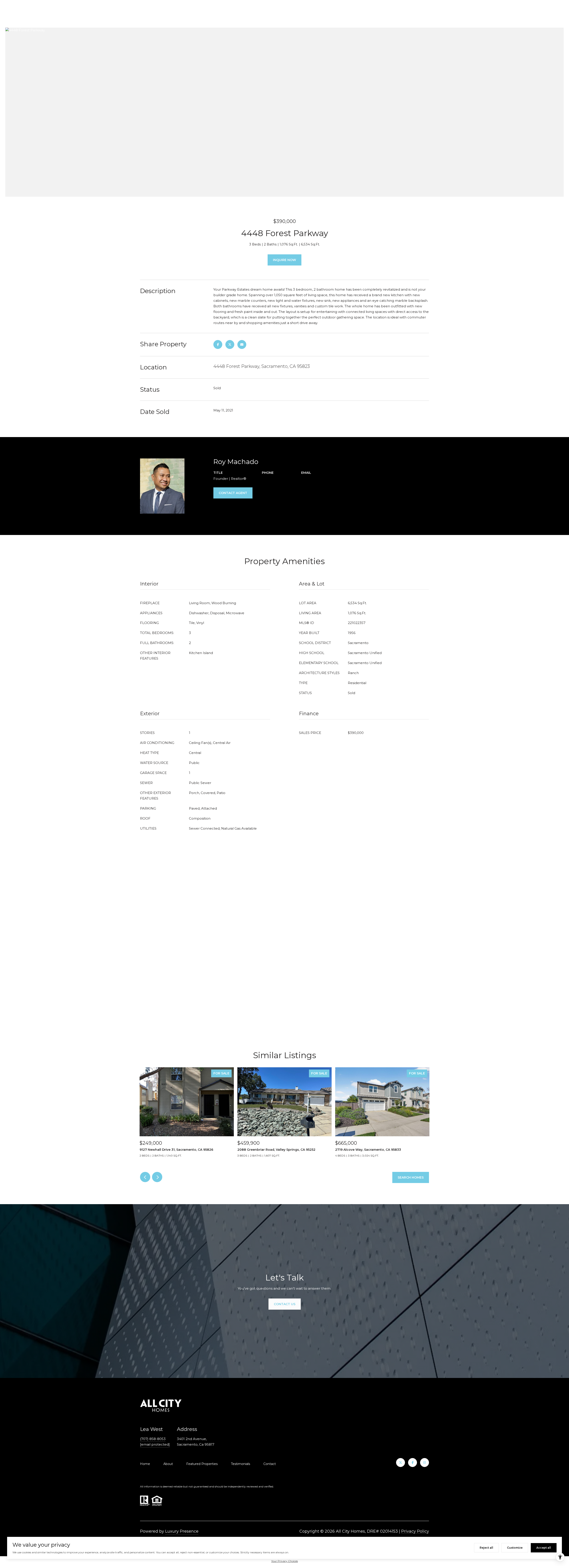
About (168, 1464)
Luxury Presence (181, 1531)
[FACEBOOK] (412, 1462)
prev (145, 1177)
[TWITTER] (400, 1462)
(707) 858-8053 (153, 1439)
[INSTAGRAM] (424, 1462)
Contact (269, 1464)
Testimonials (240, 1464)
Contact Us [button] (284, 1304)
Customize (515, 1547)
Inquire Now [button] (284, 260)
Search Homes (411, 1177)
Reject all (486, 1547)
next (157, 1177)
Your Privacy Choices (284, 1561)
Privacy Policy (415, 1531)
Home (145, 1464)
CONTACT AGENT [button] (233, 493)
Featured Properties (202, 1464)
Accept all (543, 1547)
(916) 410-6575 (274, 478)
